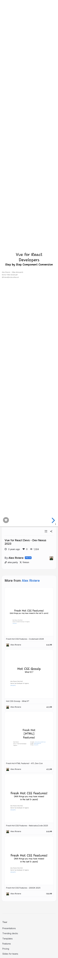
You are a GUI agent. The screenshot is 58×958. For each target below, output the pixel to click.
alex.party (13, 562)
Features (6, 943)
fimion (26, 562)
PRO (27, 558)
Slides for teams (10, 953)
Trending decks (10, 933)
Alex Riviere (15, 557)
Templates (7, 938)
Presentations (9, 928)
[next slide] (52, 520)
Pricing (5, 948)
